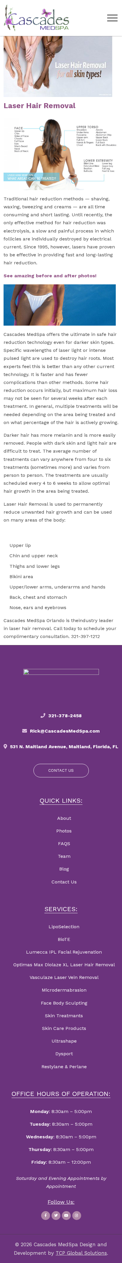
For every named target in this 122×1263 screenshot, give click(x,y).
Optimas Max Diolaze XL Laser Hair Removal (64, 964)
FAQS (64, 843)
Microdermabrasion (64, 990)
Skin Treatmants (64, 1015)
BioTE (64, 939)
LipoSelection (64, 926)
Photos (64, 831)
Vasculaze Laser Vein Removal (64, 977)
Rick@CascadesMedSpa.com (65, 731)
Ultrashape (64, 1041)
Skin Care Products (64, 1028)
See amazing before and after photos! (50, 275)
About (64, 818)
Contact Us (64, 882)
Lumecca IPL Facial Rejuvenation (64, 952)
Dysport (64, 1053)
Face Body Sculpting (64, 1003)
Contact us (61, 770)
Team (64, 856)
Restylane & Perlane (64, 1066)
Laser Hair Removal (40, 105)
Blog (64, 869)
